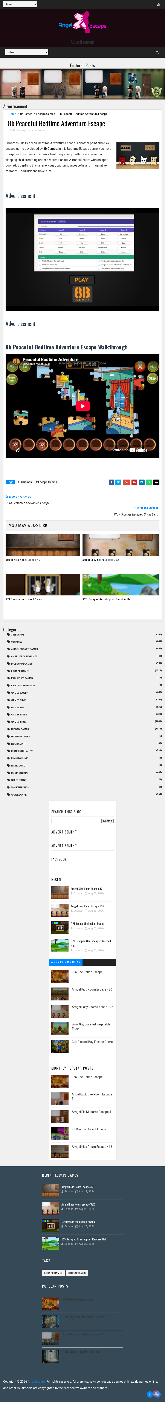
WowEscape (18, 794)
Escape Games (45, 113)
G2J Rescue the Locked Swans (24, 599)
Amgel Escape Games (24, 649)
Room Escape (19, 773)
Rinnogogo (18, 765)
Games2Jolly (19, 693)
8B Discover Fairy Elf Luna (89, 1129)
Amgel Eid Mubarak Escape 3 (91, 1112)
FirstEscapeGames (23, 685)
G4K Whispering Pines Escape (82, 1352)
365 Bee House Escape (87, 972)
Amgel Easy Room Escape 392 (100, 559)
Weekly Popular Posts (66, 963)
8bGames (26, 113)
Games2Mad (18, 707)
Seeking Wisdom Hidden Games (84, 1317)
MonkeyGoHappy (22, 751)
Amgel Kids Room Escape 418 (92, 1146)
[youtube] (158, 4)
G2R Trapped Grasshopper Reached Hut (106, 599)
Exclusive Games (22, 678)
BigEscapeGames (22, 663)
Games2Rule (19, 714)
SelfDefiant (18, 780)
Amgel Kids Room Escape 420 (92, 989)
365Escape (17, 634)
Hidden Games (20, 729)
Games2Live (18, 700)
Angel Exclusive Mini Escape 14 (83, 1334)
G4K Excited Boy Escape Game (92, 1042)
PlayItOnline (19, 758)
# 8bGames (24, 482)
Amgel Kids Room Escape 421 (24, 559)
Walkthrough (20, 787)
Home (12, 113)
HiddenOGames (20, 736)
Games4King (18, 722)
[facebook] (153, 4)
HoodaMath (18, 744)
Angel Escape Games (24, 656)
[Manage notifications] (156, 1393)
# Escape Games (46, 482)
